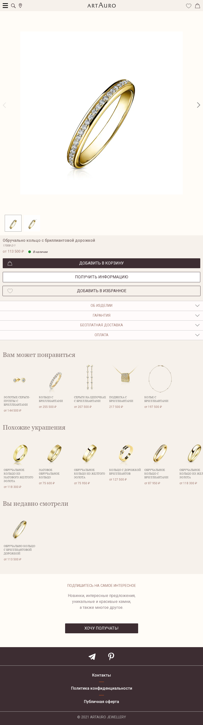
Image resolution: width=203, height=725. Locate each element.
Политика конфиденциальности (101, 688)
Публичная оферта (101, 702)
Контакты (101, 675)
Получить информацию (101, 277)
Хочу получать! (101, 628)
